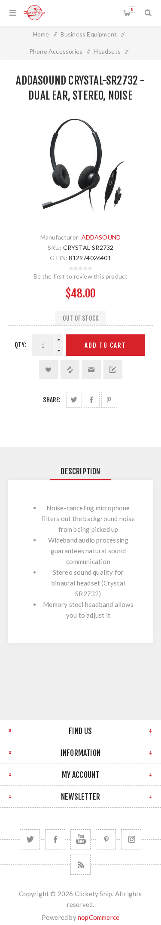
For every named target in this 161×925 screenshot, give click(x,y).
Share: (52, 400)
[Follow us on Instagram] (131, 839)
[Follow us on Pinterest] (106, 839)
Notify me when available (112, 369)
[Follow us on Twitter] (30, 839)
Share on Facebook (92, 400)
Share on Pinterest (109, 400)
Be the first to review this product (80, 276)
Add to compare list (70, 369)
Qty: (21, 345)
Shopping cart (132, 9)
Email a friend (91, 369)
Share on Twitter (74, 400)
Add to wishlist (48, 369)
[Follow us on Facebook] (55, 839)
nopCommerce (98, 917)
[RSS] (80, 865)
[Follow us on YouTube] (80, 839)
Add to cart (105, 345)
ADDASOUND (101, 237)
